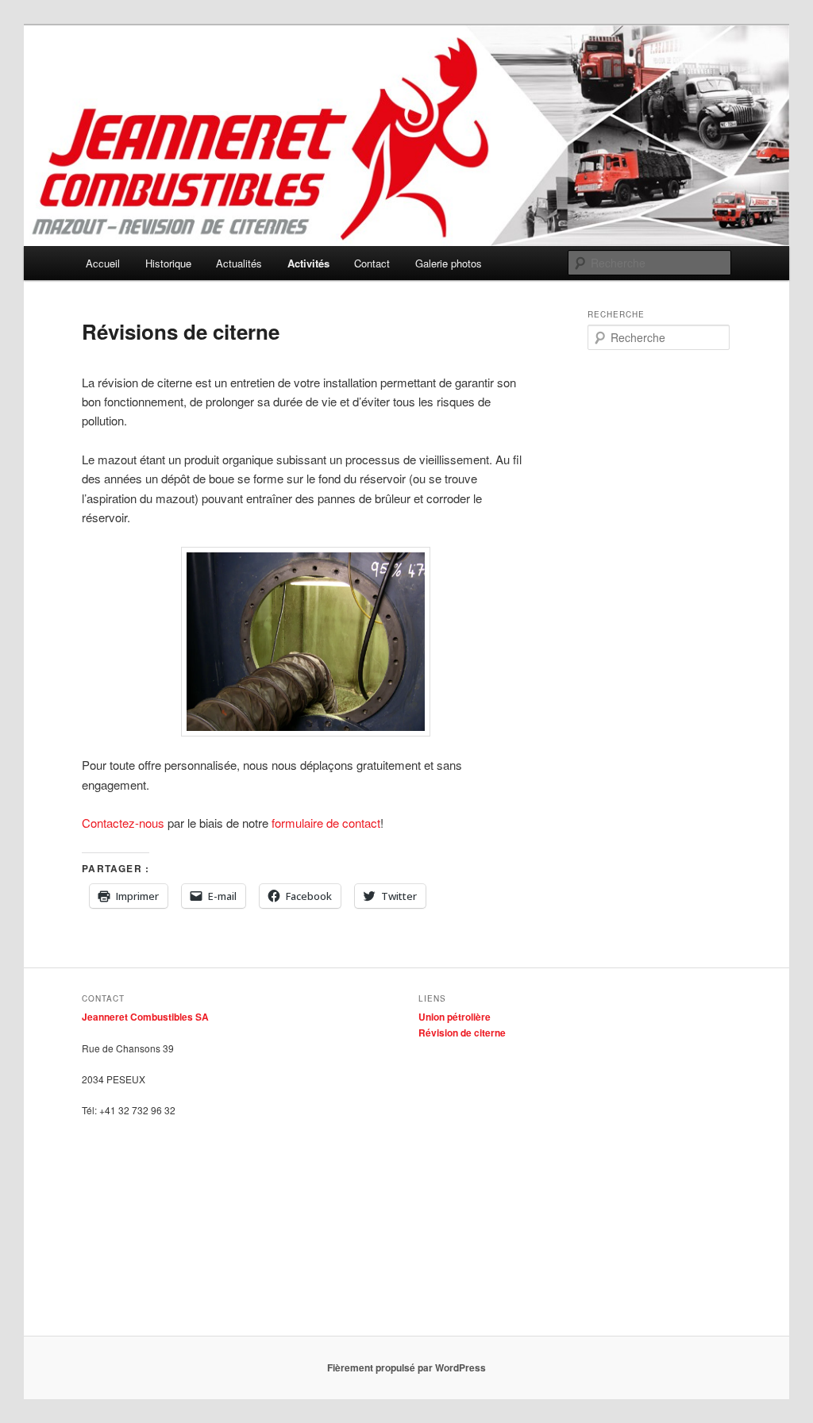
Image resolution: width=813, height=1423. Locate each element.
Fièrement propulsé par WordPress (406, 1367)
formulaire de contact (324, 822)
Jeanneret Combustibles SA (145, 1017)
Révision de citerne (462, 1032)
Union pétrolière (454, 1017)
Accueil (103, 263)
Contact (372, 263)
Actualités (239, 263)
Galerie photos (448, 263)
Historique (168, 263)
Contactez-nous (123, 822)
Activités (308, 263)
